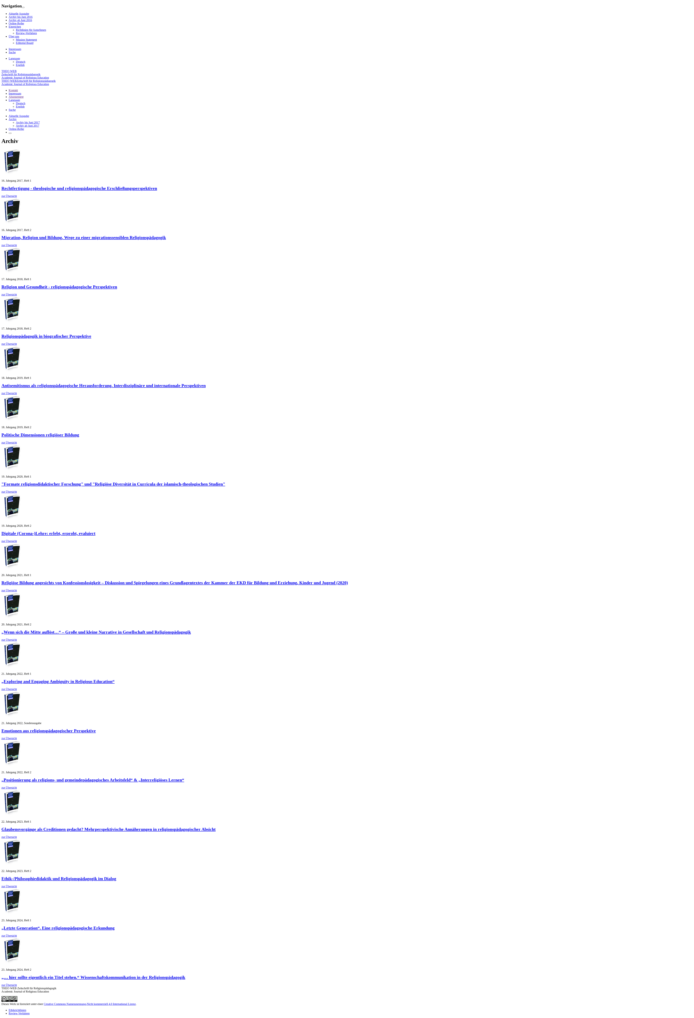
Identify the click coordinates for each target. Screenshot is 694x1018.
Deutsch (20, 61)
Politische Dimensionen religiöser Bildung (40, 435)
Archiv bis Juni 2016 (21, 16)
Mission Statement (26, 39)
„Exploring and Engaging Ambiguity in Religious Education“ (58, 681)
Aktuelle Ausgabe (19, 13)
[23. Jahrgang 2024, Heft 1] (12, 914)
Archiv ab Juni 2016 (20, 20)
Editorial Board (24, 42)
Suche (12, 52)
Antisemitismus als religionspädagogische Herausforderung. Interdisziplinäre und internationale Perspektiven (103, 385)
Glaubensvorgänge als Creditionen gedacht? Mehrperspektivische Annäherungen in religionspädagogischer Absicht (108, 829)
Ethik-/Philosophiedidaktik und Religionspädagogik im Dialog (58, 878)
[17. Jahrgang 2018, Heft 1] (12, 273)
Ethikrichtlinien (17, 1010)
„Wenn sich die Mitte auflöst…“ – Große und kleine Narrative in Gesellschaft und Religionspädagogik (96, 632)
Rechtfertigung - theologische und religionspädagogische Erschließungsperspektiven (79, 188)
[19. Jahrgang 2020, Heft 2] (12, 519)
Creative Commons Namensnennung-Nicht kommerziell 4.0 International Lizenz (90, 1004)
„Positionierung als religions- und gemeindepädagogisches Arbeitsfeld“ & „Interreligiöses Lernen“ (92, 780)
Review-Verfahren (26, 33)
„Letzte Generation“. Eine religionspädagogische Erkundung (58, 928)
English (20, 65)
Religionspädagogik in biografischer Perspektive (46, 336)
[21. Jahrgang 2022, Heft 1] (12, 667)
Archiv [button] (13, 119)
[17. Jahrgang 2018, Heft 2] (12, 322)
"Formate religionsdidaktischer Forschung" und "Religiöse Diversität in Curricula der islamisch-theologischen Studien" (113, 484)
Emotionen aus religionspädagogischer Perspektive (48, 730)
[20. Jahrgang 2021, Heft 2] (12, 618)
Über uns (14, 36)
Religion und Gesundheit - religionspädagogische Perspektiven (59, 287)
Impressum (15, 49)
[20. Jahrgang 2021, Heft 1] (12, 568)
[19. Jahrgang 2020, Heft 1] (12, 470)
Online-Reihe (16, 23)
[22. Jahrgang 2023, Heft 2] (12, 864)
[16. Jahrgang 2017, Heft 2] (12, 223)
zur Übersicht (9, 196)
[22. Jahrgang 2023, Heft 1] (12, 815)
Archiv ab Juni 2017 (27, 125)
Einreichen (15, 26)
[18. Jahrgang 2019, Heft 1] (12, 371)
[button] (14, 100)
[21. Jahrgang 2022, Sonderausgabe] (12, 716)
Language (14, 58)
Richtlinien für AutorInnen (31, 29)
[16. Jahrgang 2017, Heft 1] (12, 174)
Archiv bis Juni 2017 (28, 122)
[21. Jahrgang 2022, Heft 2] (12, 766)
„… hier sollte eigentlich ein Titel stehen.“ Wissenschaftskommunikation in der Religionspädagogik (93, 977)
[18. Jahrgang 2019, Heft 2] (12, 421)
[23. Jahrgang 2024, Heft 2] (12, 963)
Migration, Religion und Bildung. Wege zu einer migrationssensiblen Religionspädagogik (83, 237)
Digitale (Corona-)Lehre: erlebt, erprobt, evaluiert (48, 533)
